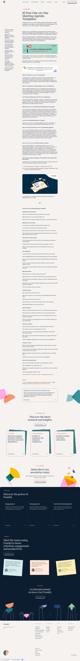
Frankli (43, 135)
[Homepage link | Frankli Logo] (4, 2)
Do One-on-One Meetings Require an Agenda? (9, 52)
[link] (56, 2)
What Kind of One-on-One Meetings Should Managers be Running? (9, 46)
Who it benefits (34, 2)
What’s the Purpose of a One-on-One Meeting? (9, 31)
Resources (49, 2)
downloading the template (49, 147)
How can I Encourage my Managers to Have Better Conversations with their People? (9, 63)
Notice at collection (5, 659)
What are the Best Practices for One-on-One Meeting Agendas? (9, 56)
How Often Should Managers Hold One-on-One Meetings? (9, 41)
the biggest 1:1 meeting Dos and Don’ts (43, 166)
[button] (15, 525)
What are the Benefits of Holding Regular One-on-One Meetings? (9, 36)
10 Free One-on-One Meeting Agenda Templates (9, 69)
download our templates (38, 55)
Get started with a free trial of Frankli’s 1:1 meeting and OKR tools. (37, 374)
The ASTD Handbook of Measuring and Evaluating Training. (37, 382)
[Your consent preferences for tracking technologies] (2, 659)
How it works (25, 2)
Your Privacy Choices (15, 659)
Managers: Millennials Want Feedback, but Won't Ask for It (36, 383)
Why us (42, 2)
